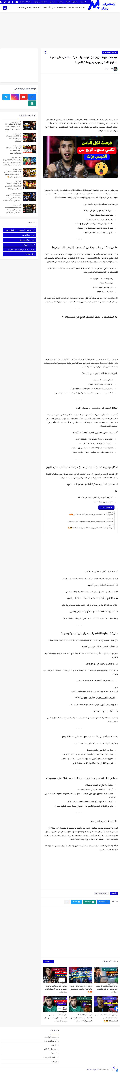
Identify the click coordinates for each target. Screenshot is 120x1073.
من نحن (52, 2)
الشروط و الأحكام (71, 2)
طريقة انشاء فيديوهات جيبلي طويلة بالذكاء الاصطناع (13, 138)
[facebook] (12, 2)
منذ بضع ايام (16, 133)
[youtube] (16, 2)
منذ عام (109, 512)
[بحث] (5, 8)
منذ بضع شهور (112, 984)
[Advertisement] (60, 30)
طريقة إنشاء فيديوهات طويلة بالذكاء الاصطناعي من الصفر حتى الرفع (13, 186)
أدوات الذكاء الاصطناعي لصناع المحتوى (33, 8)
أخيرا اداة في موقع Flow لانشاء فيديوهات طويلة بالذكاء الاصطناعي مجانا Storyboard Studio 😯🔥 (12, 127)
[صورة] (29, 125)
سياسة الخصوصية (40, 2)
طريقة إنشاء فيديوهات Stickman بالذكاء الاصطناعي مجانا (13, 150)
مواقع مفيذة (30, 254)
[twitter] (4, 2)
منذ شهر (17, 181)
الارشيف (83, 2)
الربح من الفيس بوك (109, 52)
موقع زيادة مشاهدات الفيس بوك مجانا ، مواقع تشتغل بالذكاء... (106, 989)
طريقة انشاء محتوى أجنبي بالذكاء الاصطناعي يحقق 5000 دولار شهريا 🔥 (12, 174)
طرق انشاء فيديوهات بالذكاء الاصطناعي (68, 8)
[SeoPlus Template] (116, 1070)
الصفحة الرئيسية (51, 1037)
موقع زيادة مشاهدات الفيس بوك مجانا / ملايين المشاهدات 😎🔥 (90, 528)
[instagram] (8, 2)
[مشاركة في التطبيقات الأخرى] (67, 902)
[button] (103, 902)
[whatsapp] (32, 103)
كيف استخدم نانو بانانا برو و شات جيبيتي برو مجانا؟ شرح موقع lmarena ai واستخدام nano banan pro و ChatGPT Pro (12, 163)
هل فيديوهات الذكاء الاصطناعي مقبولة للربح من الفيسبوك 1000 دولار (81, 1018)
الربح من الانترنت (28, 235)
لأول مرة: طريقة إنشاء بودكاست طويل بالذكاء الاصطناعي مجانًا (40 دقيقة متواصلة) (12, 198)
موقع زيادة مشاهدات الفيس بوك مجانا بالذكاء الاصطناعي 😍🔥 (91, 515)
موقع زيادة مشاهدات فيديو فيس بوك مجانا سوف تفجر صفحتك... (90, 521)
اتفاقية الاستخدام (25, 2)
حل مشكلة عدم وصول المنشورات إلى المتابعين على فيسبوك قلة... (55, 1018)
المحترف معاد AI (92, 1070)
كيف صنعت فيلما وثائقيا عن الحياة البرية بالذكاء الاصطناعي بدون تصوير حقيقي (13, 210)
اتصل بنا (60, 2)
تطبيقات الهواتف (28, 245)
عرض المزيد (48, 961)
